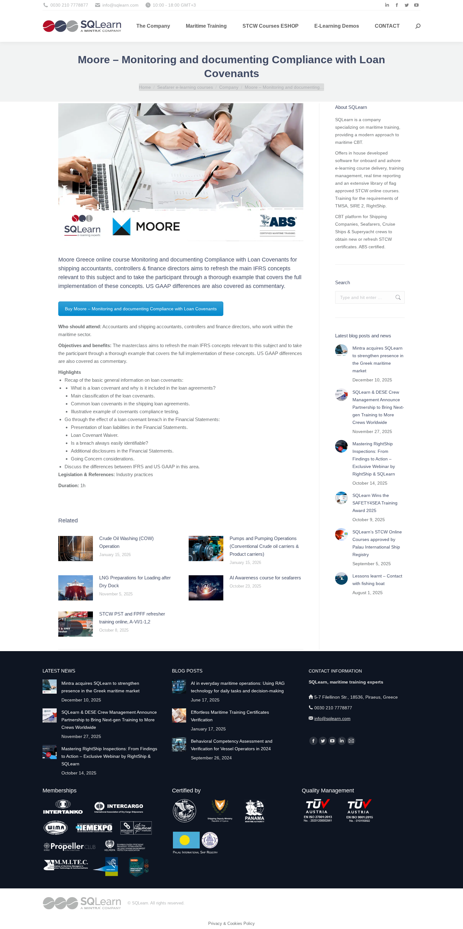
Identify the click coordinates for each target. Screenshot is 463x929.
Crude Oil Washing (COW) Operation (126, 542)
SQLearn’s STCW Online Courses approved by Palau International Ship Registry (377, 543)
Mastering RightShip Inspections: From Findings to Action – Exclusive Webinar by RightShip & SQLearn (373, 458)
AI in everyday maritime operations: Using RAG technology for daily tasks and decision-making (238, 687)
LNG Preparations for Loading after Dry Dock (135, 581)
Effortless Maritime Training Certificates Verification (230, 716)
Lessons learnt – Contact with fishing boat (377, 579)
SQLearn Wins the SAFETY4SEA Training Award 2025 (374, 503)
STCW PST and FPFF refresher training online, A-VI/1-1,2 (132, 617)
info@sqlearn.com (332, 718)
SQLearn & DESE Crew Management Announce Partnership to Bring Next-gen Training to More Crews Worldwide (378, 407)
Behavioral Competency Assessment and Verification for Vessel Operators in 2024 (231, 745)
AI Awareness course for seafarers (265, 577)
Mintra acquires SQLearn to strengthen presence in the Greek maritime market (377, 359)
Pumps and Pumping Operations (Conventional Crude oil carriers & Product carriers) (264, 546)
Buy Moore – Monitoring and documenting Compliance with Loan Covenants (141, 308)
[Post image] (75, 548)
